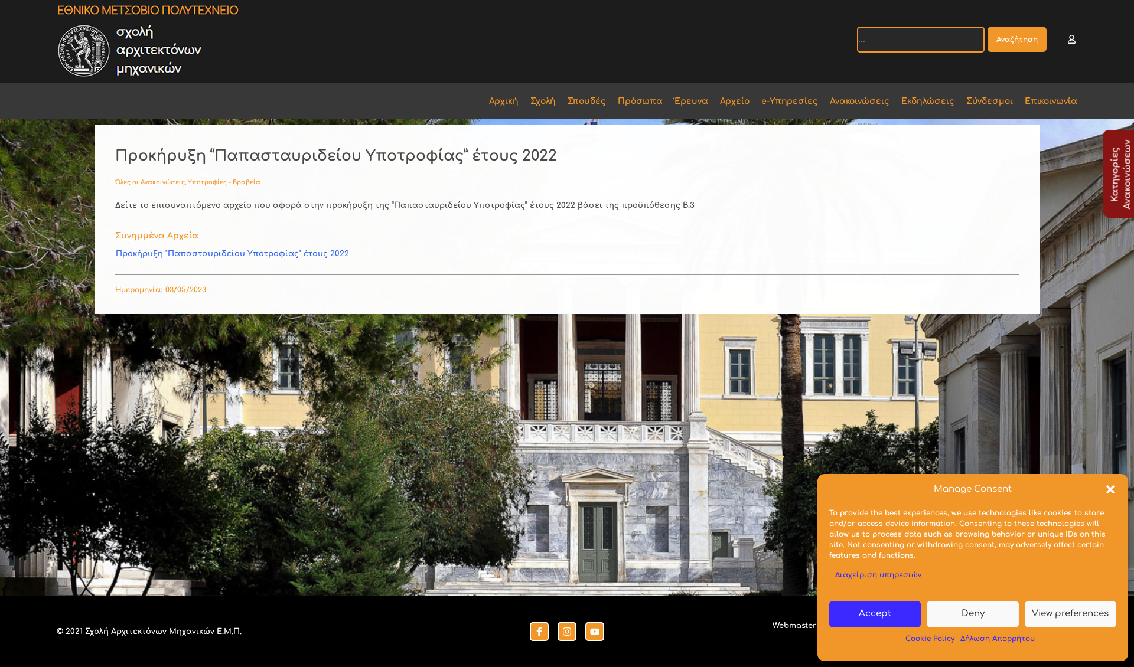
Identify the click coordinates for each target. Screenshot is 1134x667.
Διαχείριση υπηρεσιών (878, 575)
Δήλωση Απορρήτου (997, 639)
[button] (1110, 489)
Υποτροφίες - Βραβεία (224, 182)
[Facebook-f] (539, 631)
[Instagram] (567, 631)
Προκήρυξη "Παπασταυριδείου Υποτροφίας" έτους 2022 (232, 254)
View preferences (1070, 614)
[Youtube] (594, 631)
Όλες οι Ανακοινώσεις (150, 182)
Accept (875, 614)
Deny (973, 614)
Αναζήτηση (1017, 39)
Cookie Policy (929, 639)
